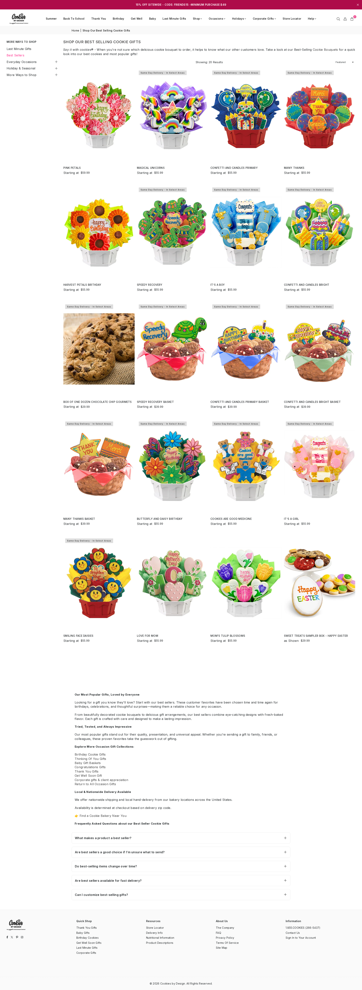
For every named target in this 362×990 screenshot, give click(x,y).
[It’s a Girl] (319, 466)
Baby (152, 18)
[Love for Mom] (172, 583)
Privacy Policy (225, 937)
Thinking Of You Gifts (90, 759)
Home (75, 30)
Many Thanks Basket (79, 518)
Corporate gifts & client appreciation (101, 780)
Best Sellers (15, 55)
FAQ (218, 932)
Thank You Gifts (87, 771)
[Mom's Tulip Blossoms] (246, 583)
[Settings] (345, 18)
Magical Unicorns (151, 167)
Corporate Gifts (263, 18)
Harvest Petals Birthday (82, 284)
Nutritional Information (160, 937)
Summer (51, 18)
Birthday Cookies (87, 937)
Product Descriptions (159, 942)
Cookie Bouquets (325, 49)
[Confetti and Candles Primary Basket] (246, 349)
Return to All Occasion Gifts (95, 784)
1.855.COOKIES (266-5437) (303, 927)
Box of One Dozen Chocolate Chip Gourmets (97, 401)
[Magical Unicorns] (172, 115)
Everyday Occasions (22, 62)
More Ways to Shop (21, 75)
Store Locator (292, 18)
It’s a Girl (291, 518)
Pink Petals (72, 167)
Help (311, 18)
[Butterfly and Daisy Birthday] (172, 466)
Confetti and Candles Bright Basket (312, 401)
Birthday (118, 18)
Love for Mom (147, 635)
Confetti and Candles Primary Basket (239, 401)
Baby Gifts (83, 932)
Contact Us (293, 932)
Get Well (137, 18)
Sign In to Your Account (301, 937)
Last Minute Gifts (174, 18)
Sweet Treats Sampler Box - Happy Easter (316, 635)
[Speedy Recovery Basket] (172, 349)
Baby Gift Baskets (88, 763)
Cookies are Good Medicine (231, 518)
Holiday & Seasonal (21, 68)
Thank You (98, 18)
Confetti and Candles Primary (234, 167)
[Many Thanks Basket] (99, 466)
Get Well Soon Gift (88, 775)
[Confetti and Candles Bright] (319, 232)
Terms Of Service (227, 942)
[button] (352, 18)
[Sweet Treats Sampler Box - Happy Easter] (319, 583)
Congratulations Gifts (90, 767)
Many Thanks (294, 167)
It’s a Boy (217, 284)
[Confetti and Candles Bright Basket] (319, 349)
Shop (196, 18)
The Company (225, 927)
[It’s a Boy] (246, 232)
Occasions (216, 18)
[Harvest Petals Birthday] (99, 232)
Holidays (238, 18)
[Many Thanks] (319, 115)
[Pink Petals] (99, 115)
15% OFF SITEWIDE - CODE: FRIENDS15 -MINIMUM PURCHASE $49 (181, 4)
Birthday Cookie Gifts (90, 754)
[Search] (338, 18)
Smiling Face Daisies (78, 635)
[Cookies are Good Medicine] (246, 466)
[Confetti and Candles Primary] (246, 115)
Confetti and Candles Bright (306, 284)
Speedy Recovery (150, 284)
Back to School (73, 18)
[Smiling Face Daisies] (99, 583)
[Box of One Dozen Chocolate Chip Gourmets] (99, 349)
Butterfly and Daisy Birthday (160, 518)
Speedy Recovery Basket (155, 401)
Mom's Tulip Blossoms (227, 635)
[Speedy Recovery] (172, 232)
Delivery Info (154, 932)
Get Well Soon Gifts (88, 942)
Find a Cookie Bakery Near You (103, 816)
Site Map (221, 947)
